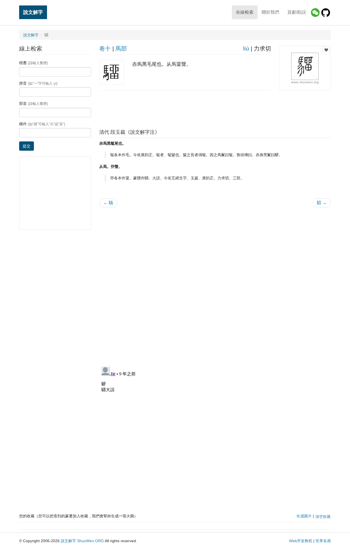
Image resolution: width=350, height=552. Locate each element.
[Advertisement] (214, 108)
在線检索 (244, 12)
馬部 (121, 48)
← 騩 (108, 202)
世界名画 (323, 541)
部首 (33, 103)
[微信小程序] (315, 12)
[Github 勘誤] (325, 12)
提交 (26, 146)
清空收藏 (323, 516)
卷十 (105, 48)
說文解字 (33, 12)
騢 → (322, 202)
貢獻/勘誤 (296, 12)
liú (246, 48)
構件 (42, 124)
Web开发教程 (300, 541)
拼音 (38, 83)
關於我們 (270, 12)
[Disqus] (215, 281)
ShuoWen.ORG (90, 541)
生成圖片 (304, 516)
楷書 (33, 63)
